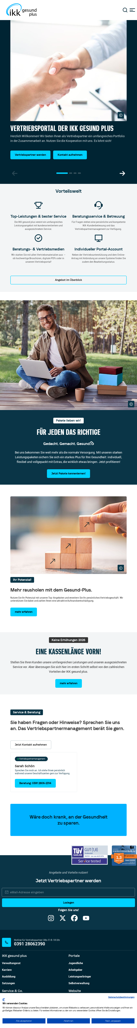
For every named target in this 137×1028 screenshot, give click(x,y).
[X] (62, 920)
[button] (122, 173)
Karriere (7, 969)
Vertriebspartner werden (30, 154)
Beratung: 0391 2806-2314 (35, 783)
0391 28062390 (29, 944)
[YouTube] (86, 920)
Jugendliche (75, 963)
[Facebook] (74, 920)
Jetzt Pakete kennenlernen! (68, 473)
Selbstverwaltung (78, 983)
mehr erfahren (23, 611)
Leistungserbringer (79, 976)
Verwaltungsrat (11, 963)
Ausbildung (8, 976)
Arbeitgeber (75, 969)
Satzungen (8, 983)
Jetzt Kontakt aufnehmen (31, 744)
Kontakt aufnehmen (70, 154)
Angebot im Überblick (68, 280)
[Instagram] (51, 920)
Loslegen (68, 902)
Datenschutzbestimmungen (121, 997)
